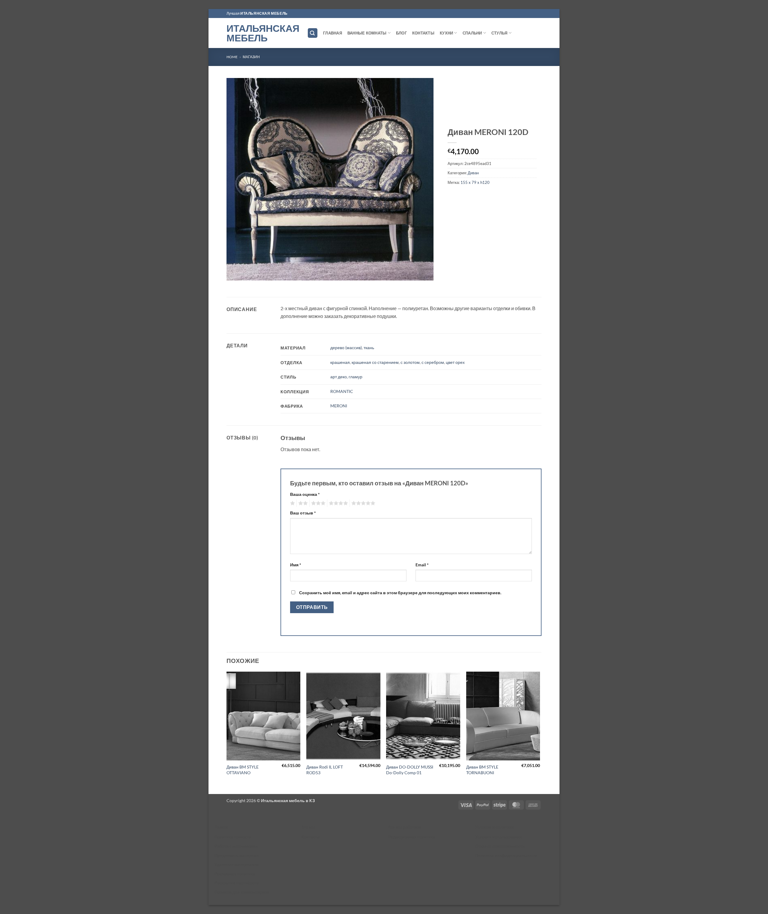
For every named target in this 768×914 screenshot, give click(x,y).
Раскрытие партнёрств (236, 882)
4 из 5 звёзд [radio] (337, 503)
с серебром (433, 362)
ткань (369, 347)
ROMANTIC (341, 391)
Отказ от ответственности (500, 846)
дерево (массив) (346, 347)
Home (232, 57)
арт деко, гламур (346, 376)
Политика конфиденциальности (506, 855)
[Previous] (226, 732)
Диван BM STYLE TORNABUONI (482, 769)
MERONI (338, 405)
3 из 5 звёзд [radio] (317, 503)
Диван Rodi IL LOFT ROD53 (324, 769)
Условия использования (498, 836)
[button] (312, 33)
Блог (401, 33)
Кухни (446, 33)
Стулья (499, 33)
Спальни (472, 33)
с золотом (410, 362)
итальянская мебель (264, 13)
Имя (295, 564)
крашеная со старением (375, 362)
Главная (332, 33)
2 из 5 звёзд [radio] (302, 503)
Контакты (423, 33)
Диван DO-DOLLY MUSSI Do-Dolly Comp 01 (409, 769)
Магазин (251, 57)
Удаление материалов (236, 864)
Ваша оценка (305, 494)
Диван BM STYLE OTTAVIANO (242, 769)
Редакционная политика (411, 836)
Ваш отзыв (303, 512)
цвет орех (455, 362)
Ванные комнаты (367, 33)
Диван (473, 172)
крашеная (340, 362)
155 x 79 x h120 (475, 182)
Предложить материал (236, 855)
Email (422, 564)
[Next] (539, 732)
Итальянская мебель (262, 33)
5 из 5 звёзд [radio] (362, 503)
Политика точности (232, 836)
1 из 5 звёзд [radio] (292, 503)
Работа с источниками (236, 846)
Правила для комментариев (241, 892)
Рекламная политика (234, 873)
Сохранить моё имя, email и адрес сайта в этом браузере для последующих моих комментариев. (400, 592)
